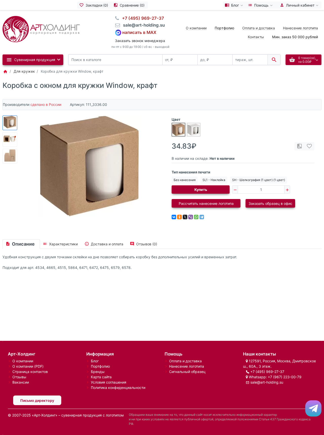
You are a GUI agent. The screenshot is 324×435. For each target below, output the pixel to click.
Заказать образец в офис (270, 203)
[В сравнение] (299, 146)
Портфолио (100, 366)
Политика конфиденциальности (118, 387)
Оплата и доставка (258, 28)
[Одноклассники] (179, 217)
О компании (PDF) (28, 366)
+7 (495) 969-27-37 (267, 371)
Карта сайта (101, 377)
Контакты (256, 37)
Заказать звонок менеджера (140, 40)
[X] (185, 217)
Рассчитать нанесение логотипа (206, 203)
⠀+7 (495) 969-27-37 (141, 18)
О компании (196, 28)
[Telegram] (201, 217)
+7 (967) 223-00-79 (284, 377)
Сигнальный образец (187, 371)
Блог (95, 361)
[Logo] (41, 29)
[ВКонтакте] (174, 217)
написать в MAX (139, 32)
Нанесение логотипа (300, 28)
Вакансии (20, 382)
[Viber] (190, 217)
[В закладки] (309, 146)
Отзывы (19, 377)
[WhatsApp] (196, 217)
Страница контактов (30, 371)
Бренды (98, 371)
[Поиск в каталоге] (274, 59)
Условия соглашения (108, 382)
